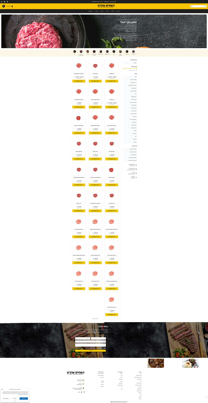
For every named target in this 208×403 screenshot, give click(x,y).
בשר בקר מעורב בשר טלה (95, 99)
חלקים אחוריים (133, 99)
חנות (107, 11)
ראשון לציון (120, 383)
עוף (107, 54)
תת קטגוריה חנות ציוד (132, 157)
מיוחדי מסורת (134, 125)
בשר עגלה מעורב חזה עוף (79, 229)
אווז (135, 77)
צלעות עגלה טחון (111, 151)
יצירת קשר (90, 11)
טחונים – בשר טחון (138, 385)
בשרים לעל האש (133, 91)
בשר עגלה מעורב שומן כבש (95, 125)
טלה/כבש (94, 54)
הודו (100, 54)
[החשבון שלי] (12, 6)
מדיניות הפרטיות (92, 348)
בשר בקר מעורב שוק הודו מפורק (95, 229)
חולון (121, 375)
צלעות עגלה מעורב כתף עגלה (95, 203)
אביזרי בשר (101, 377)
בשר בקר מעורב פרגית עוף (111, 307)
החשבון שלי (8, 6)
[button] (2, 389)
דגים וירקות (134, 122)
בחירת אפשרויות (112, 81)
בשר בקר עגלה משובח (114, 55)
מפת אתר (101, 386)
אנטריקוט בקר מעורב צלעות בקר (79, 177)
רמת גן (121, 381)
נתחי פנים (134, 133)
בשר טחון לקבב (111, 73)
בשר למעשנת (133, 54)
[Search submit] (191, 6)
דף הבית (118, 11)
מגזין (102, 11)
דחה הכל (14, 398)
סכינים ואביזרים (133, 154)
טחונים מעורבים (133, 113)
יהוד (121, 387)
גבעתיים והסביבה (119, 385)
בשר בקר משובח (133, 82)
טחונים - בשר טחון (126, 19)
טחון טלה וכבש (74, 55)
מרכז (121, 389)
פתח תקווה (120, 379)
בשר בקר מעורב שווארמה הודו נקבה (111, 229)
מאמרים (102, 384)
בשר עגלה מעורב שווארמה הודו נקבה (79, 255)
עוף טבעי (134, 139)
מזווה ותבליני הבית (133, 119)
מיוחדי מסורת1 (133, 128)
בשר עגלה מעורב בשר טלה (111, 125)
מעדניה (120, 54)
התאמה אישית (5, 398)
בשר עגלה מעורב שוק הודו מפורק (111, 281)
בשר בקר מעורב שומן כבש (79, 99)
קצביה (113, 11)
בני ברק (121, 377)
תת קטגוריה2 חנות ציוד (132, 160)
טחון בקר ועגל (133, 105)
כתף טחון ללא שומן (112, 177)
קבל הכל (23, 398)
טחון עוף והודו (81, 55)
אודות (97, 11)
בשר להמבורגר (111, 99)
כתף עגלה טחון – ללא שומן (78, 125)
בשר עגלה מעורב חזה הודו (111, 255)
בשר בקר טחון (79, 203)
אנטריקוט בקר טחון (79, 151)
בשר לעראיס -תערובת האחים (79, 73)
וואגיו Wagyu (134, 96)
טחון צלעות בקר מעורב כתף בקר (95, 177)
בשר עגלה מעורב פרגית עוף (95, 255)
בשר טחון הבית (95, 73)
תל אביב (121, 373)
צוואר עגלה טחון (111, 203)
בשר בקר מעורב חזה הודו (79, 281)
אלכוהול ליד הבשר (127, 55)
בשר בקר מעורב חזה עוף (95, 281)
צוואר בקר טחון (95, 151)
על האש (135, 142)
